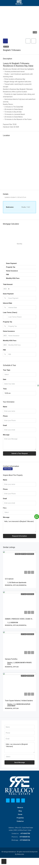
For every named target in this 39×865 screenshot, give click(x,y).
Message (6, 435)
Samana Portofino (11, 659)
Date (4, 379)
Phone (5, 416)
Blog (20, 811)
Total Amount (7, 284)
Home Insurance (9, 331)
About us (20, 807)
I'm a (4, 508)
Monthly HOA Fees (9, 340)
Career (20, 814)
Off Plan (6, 46)
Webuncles (20, 854)
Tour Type (6, 370)
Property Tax (7, 322)
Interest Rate (7, 303)
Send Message (19, 762)
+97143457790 (25, 833)
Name (5, 407)
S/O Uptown (9, 579)
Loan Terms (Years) (10, 312)
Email (5, 425)
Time (5, 389)
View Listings (8, 468)
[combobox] (19, 374)
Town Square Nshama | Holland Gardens (19, 701)
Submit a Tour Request (20, 453)
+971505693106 (24, 837)
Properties (20, 818)
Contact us (20, 821)
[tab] (5, 41)
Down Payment (8, 294)
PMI (4, 350)
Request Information (19, 536)
